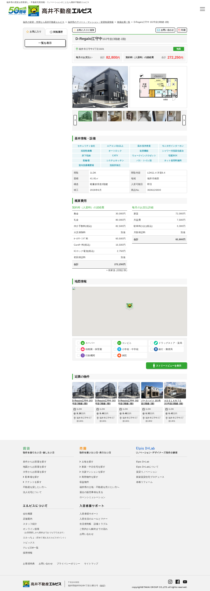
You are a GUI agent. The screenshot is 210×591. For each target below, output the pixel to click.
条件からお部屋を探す (34, 461)
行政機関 (90, 355)
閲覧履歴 (58, 32)
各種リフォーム (144, 482)
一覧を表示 (45, 43)
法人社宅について (32, 492)
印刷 (183, 30)
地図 (179, 49)
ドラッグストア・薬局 (170, 343)
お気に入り (35, 31)
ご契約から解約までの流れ (94, 529)
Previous (75, 87)
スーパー (90, 343)
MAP (102, 585)
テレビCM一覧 (30, 547)
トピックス (29, 542)
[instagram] (170, 581)
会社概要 (27, 513)
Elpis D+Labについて (147, 466)
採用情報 (27, 552)
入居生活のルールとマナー (94, 518)
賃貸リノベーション (146, 472)
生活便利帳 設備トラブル (94, 524)
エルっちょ (45, 537)
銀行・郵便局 (166, 349)
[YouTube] (185, 581)
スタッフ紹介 (30, 524)
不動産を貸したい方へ (34, 487)
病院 (124, 355)
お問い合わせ (167, 30)
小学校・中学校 (130, 349)
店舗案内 (27, 518)
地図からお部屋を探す (34, 466)
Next (124, 87)
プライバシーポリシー (68, 563)
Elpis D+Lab (142, 461)
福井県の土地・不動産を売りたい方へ (99, 487)
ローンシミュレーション (92, 497)
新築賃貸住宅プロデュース (150, 477)
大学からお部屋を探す (34, 472)
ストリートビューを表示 (168, 365)
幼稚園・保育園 (93, 349)
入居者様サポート (89, 513)
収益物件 (84, 482)
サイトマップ (91, 563)
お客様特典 (29, 563)
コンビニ (126, 343)
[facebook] (178, 581)
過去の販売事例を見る (91, 492)
